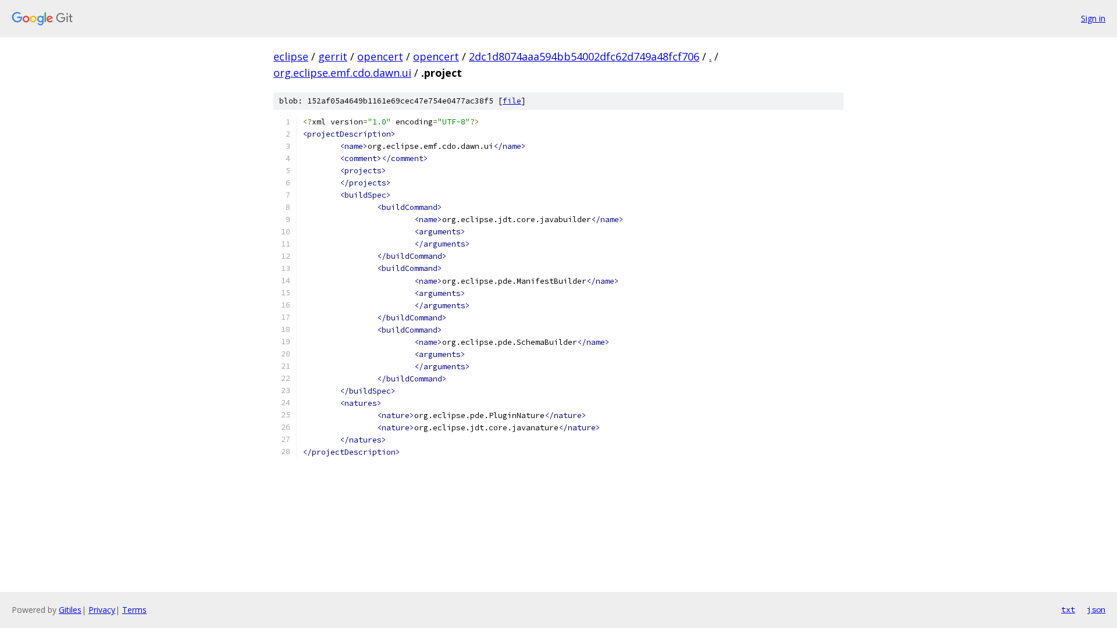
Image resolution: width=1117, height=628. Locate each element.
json (1096, 609)
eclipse (290, 56)
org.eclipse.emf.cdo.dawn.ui (342, 73)
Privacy (101, 609)
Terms (134, 609)
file (512, 101)
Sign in (1093, 18)
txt (1068, 609)
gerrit (332, 56)
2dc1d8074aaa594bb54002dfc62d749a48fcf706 (584, 56)
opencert (380, 56)
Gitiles (70, 609)
